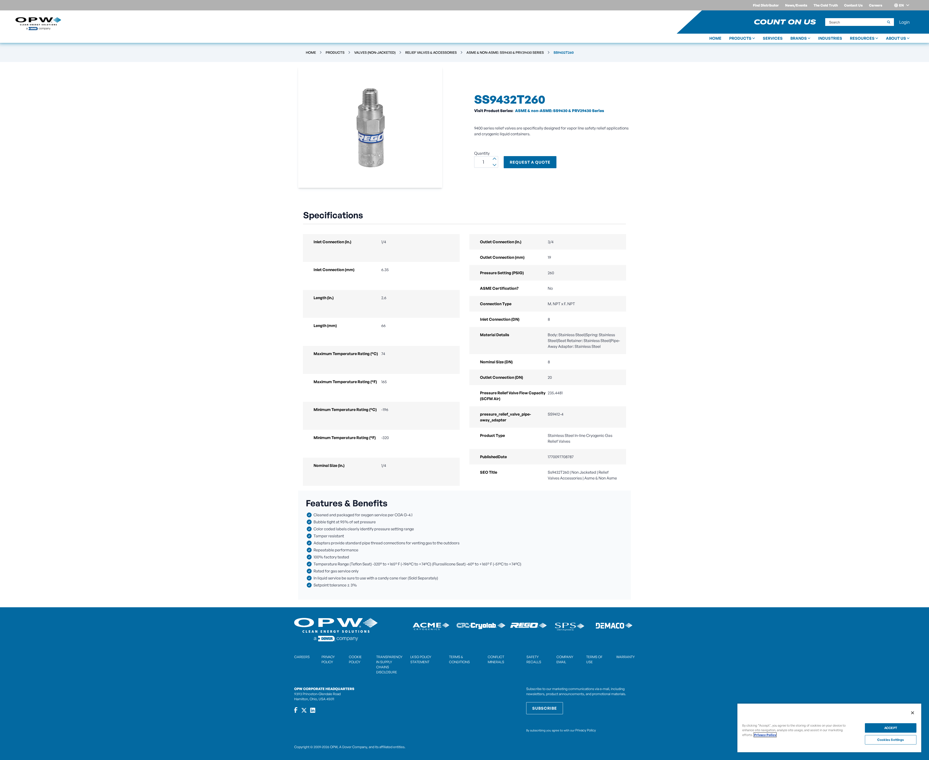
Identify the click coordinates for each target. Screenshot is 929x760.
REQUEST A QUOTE (530, 162)
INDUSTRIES (830, 38)
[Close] (912, 712)
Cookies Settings (890, 740)
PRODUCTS (740, 38)
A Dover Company (353, 747)
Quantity (482, 153)
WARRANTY (625, 657)
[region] (829, 727)
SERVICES (773, 38)
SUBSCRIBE (544, 708)
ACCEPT (890, 728)
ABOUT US (896, 38)
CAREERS (302, 657)
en (901, 5)
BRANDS (798, 38)
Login (904, 22)
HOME (715, 38)
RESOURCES (862, 38)
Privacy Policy (585, 730)
